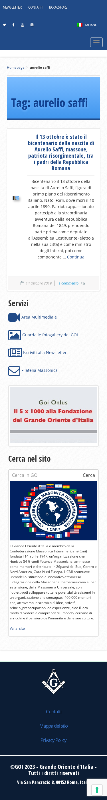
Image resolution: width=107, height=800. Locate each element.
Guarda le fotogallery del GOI (49, 334)
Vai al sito (17, 628)
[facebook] (13, 26)
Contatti (35, 7)
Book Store (58, 7)
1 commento (68, 283)
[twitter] (4, 26)
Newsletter (12, 7)
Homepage (16, 67)
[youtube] (22, 26)
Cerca (89, 475)
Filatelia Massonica (39, 370)
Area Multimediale (38, 317)
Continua (75, 257)
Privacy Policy (53, 740)
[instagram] (32, 26)
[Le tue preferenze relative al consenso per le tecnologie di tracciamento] (97, 790)
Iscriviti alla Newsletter (44, 352)
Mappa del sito (53, 725)
